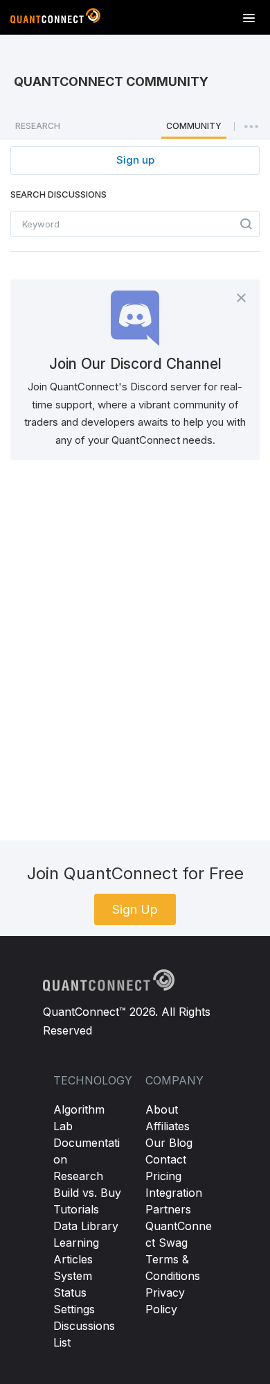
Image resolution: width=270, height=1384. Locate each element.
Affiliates (167, 1126)
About (161, 1109)
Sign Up (135, 909)
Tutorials (76, 1209)
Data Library (85, 1226)
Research (78, 1176)
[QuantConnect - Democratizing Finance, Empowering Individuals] (55, 18)
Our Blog (168, 1143)
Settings (74, 1309)
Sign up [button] (135, 159)
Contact (165, 1159)
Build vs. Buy (87, 1193)
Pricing (163, 1176)
